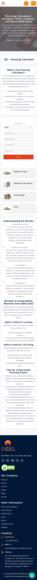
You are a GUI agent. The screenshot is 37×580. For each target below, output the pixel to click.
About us (4, 480)
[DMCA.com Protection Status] (8, 467)
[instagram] (22, 460)
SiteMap (4, 527)
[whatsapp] (32, 575)
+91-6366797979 (11, 541)
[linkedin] (17, 460)
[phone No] (26, 3)
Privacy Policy (6, 510)
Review (4, 483)
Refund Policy (6, 513)
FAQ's (3, 517)
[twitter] (8, 460)
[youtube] (12, 460)
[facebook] (3, 460)
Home (9, 40)
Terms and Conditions (9, 507)
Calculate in (18, 123)
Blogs (3, 493)
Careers (4, 486)
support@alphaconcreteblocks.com (18, 548)
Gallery (4, 490)
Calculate (18, 157)
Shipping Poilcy (7, 524)
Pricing (4, 497)
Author (3, 520)
